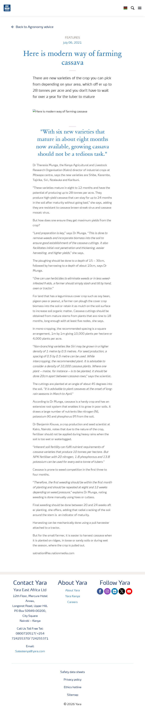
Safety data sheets (72, 672)
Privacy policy (72, 679)
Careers (72, 602)
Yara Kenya (72, 596)
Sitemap (72, 695)
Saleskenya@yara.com (30, 651)
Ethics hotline (72, 687)
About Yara (72, 590)
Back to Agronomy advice (34, 27)
